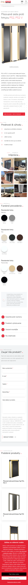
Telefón (4, 384)
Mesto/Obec (6, 392)
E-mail (4, 376)
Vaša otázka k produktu (8, 400)
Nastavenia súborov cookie (14, 582)
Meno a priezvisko (7, 368)
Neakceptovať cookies (14, 578)
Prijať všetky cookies (14, 574)
